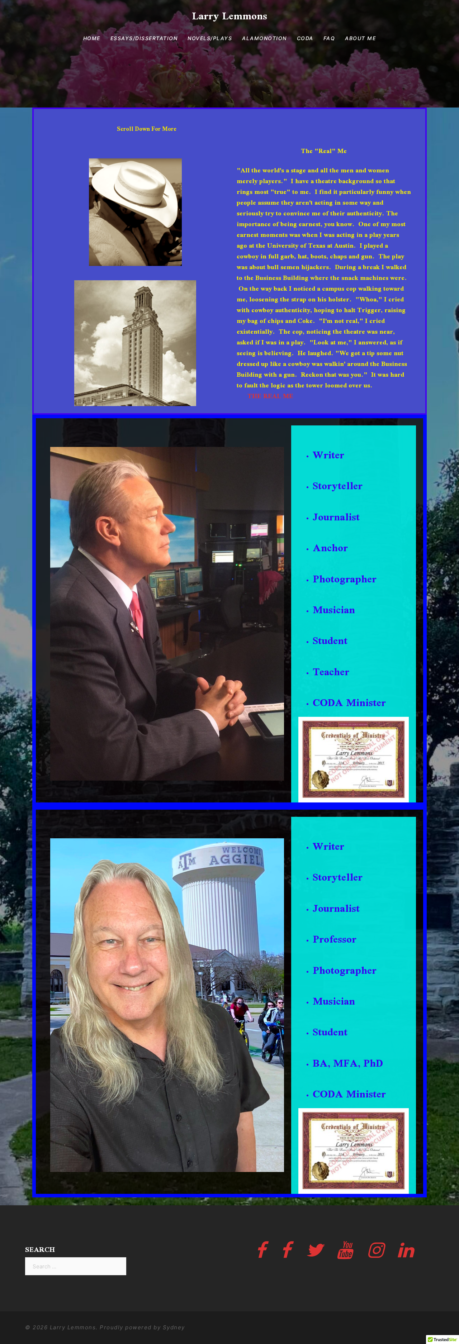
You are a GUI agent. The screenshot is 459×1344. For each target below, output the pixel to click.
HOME (91, 38)
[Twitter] (314, 1254)
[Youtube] (345, 1254)
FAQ (329, 38)
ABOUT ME (360, 38)
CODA (305, 38)
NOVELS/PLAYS (210, 38)
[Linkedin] (406, 1254)
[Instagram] (376, 1254)
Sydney (174, 1327)
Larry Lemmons (229, 15)
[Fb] (260, 1254)
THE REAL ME (270, 396)
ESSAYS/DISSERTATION (144, 38)
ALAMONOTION (264, 38)
